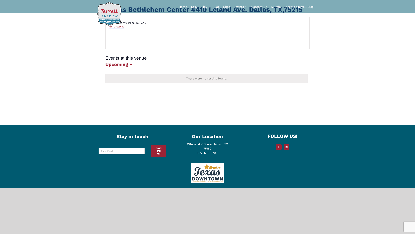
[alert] (206, 78)
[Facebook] (279, 147)
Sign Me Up (158, 151)
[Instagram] (286, 147)
